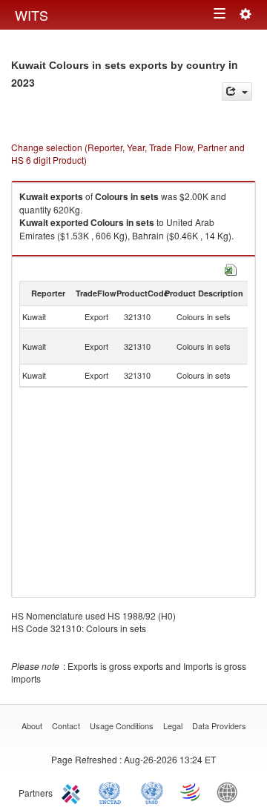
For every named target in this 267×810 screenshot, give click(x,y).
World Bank (230, 791)
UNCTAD (113, 791)
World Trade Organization (191, 791)
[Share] (237, 91)
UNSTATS (152, 791)
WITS (31, 14)
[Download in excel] (231, 268)
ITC (73, 791)
